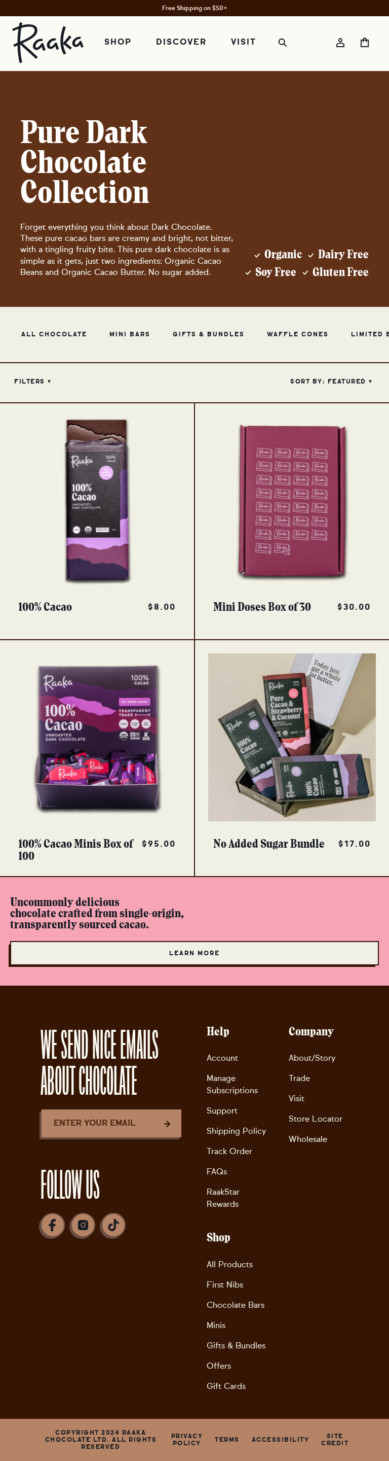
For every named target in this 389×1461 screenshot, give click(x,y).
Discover (181, 42)
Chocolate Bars (235, 1305)
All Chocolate (54, 334)
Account (222, 1058)
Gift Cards (226, 1386)
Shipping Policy (236, 1131)
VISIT (243, 42)
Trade (299, 1078)
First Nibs (225, 1285)
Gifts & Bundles (209, 334)
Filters (29, 381)
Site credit (334, 1440)
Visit (296, 1098)
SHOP (118, 42)
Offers (219, 1366)
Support (222, 1111)
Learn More (194, 953)
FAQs (217, 1171)
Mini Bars (129, 334)
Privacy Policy (187, 1440)
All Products (230, 1264)
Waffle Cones (298, 334)
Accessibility (280, 1439)
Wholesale (308, 1139)
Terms (227, 1439)
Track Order (229, 1151)
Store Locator (315, 1119)
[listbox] (331, 381)
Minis (216, 1325)
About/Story (312, 1058)
